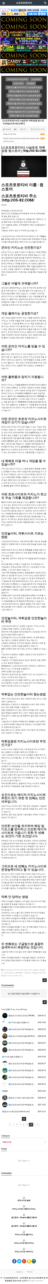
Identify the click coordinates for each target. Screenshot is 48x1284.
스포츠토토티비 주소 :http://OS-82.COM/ (19, 198)
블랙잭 (10, 441)
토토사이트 (26, 239)
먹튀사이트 (7, 1142)
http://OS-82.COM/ (24, 134)
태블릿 (27, 393)
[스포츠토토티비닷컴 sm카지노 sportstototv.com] (24, 48)
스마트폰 (18, 393)
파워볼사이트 (6, 907)
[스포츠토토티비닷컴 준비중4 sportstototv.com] (24, 55)
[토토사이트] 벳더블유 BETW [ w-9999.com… (27, 1036)
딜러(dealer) (25, 447)
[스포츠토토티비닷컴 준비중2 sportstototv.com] (24, 26)
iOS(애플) (40, 396)
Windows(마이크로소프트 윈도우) (31, 402)
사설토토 (9, 225)
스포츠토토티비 (9, 973)
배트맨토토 (5, 666)
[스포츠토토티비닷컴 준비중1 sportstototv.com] (24, 19)
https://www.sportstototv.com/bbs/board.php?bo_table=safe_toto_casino (23, 140)
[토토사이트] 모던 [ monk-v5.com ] (17, 1111)
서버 (17, 846)
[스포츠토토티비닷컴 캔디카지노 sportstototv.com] (24, 62)
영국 (10, 480)
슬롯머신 (33, 432)
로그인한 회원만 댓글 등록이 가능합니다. (24, 994)
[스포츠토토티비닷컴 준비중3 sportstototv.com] (24, 70)
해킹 (33, 843)
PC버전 (30, 1272)
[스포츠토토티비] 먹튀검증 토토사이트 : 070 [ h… (29, 1070)
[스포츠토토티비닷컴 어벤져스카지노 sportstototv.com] (24, 34)
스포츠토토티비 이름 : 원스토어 (22, 186)
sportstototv (19, 973)
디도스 (41, 843)
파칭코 (39, 441)
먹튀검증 (28, 550)
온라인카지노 (14, 288)
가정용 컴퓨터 (20, 385)
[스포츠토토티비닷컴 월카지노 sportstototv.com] (24, 41)
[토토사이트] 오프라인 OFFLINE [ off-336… (26, 1016)
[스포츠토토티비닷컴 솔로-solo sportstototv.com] (24, 12)
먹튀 (5, 222)
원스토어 (16, 970)
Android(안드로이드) (25, 396)
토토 (21, 970)
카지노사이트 (16, 567)
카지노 (10, 263)
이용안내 (19, 1272)
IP (19, 883)
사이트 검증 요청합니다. (20, 1022)
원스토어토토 (8, 970)
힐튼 (6, 1091)
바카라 (21, 432)
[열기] (3, 3)
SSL (28, 266)
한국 (22, 907)
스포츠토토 (27, 973)
